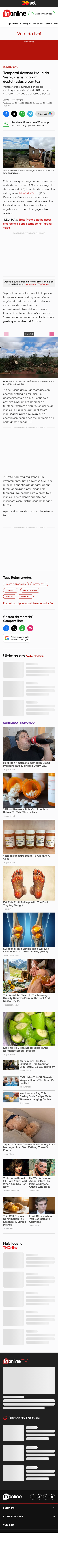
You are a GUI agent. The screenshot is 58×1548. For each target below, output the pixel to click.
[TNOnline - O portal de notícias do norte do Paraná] (14, 14)
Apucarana (13, 23)
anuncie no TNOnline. (37, 284)
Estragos (10, 590)
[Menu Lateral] (4, 24)
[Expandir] (54, 1525)
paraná (9, 596)
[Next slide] (51, 334)
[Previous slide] (6, 334)
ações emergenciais (16, 584)
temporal (26, 596)
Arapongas (25, 23)
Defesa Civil (39, 584)
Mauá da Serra (28, 193)
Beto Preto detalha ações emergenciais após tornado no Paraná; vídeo (27, 223)
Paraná (48, 23)
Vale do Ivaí (37, 23)
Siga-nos (42, 113)
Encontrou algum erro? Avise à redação (28, 603)
